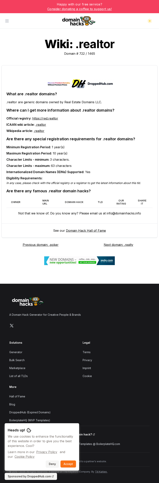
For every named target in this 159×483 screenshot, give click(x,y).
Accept (68, 464)
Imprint (87, 368)
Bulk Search (17, 360)
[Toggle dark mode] (149, 21)
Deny (52, 464)
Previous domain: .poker (41, 245)
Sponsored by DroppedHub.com (29, 476)
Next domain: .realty (118, 245)
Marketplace (17, 368)
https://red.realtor (45, 118)
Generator (15, 352)
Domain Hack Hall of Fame (86, 230)
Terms (87, 352)
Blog (12, 404)
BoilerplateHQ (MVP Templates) (29, 420)
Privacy (87, 360)
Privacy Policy (46, 452)
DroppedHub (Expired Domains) (30, 412)
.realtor (40, 125)
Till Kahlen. (101, 471)
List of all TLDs (18, 376)
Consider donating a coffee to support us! (79, 9)
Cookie (87, 376)
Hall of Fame (17, 396)
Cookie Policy (25, 457)
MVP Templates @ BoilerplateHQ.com (96, 444)
